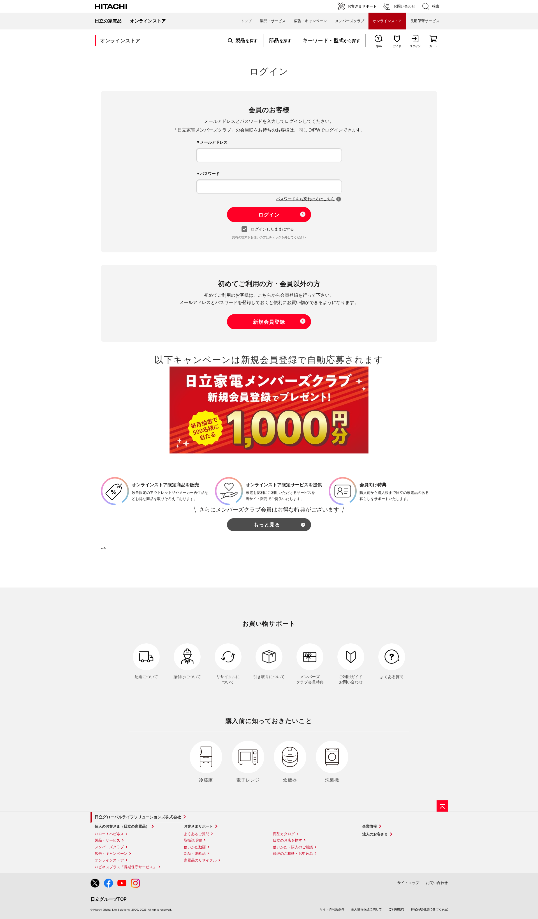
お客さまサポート (198, 826)
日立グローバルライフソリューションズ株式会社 (138, 817)
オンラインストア (109, 860)
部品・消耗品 (195, 853)
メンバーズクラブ (349, 21)
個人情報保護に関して (366, 909)
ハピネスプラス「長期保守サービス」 (126, 867)
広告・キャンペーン (111, 853)
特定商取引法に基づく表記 (429, 909)
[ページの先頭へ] (442, 806)
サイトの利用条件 (332, 909)
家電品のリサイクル (200, 860)
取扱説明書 (193, 840)
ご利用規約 (396, 909)
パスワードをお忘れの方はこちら (305, 199)
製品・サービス (107, 840)
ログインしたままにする (272, 229)
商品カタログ (284, 834)
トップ (246, 21)
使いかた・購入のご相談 (293, 847)
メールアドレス (214, 142)
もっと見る (267, 525)
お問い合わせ (437, 883)
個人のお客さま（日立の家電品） (122, 826)
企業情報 (369, 826)
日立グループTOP (109, 899)
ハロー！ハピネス (109, 834)
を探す (246, 40)
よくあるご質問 (196, 834)
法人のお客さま (375, 834)
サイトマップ (408, 883)
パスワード (210, 173)
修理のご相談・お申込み (293, 853)
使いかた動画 (195, 847)
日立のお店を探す (287, 840)
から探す (331, 40)
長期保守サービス (424, 21)
